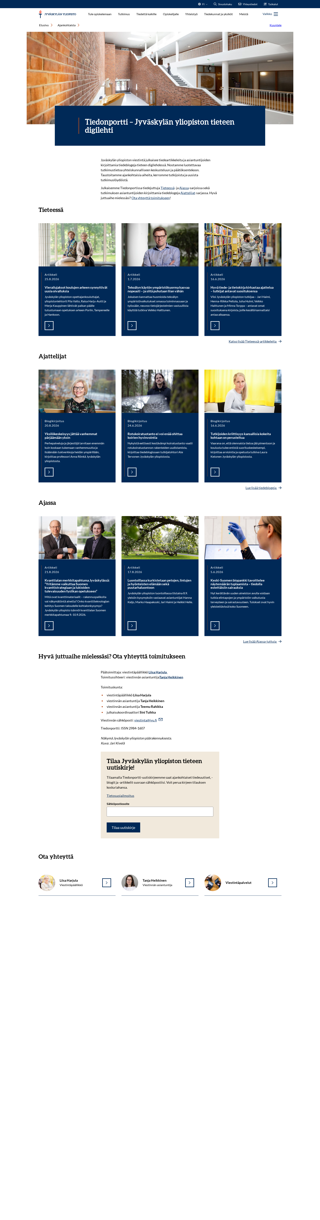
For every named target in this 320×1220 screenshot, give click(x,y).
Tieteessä (167, 188)
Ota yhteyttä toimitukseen (150, 198)
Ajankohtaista (67, 25)
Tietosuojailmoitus (120, 796)
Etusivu (44, 25)
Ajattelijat (187, 193)
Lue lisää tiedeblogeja (261, 488)
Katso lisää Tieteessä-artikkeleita (253, 341)
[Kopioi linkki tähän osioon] (67, 209)
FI (203, 5)
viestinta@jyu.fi (145, 720)
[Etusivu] (57, 14)
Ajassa (184, 188)
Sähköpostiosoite (118, 803)
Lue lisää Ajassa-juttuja (260, 641)
